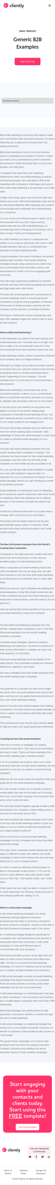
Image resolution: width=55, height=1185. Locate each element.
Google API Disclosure (41, 1172)
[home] (14, 5)
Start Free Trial (28, 61)
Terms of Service (8, 1172)
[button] (49, 5)
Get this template (27, 1127)
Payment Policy (24, 1172)
